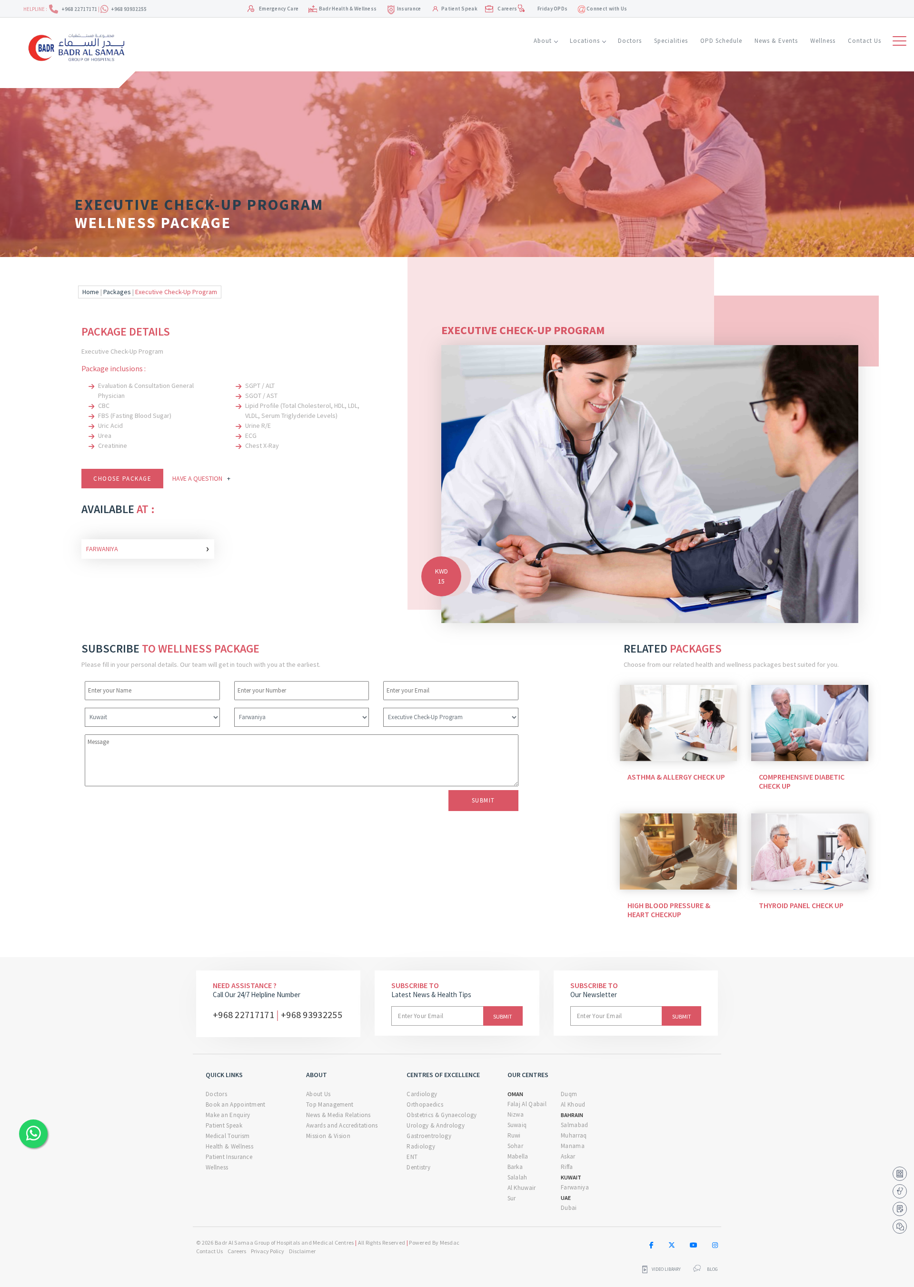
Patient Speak (459, 8)
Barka (515, 1167)
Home (90, 291)
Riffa (567, 1167)
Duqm (569, 1094)
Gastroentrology (429, 1136)
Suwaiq (517, 1125)
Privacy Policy (267, 1251)
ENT (412, 1157)
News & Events (776, 41)
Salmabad (574, 1125)
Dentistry (418, 1167)
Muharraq (573, 1135)
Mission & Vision (328, 1136)
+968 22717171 (79, 9)
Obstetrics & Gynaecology (442, 1115)
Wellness (822, 41)
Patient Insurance (229, 1157)
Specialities (671, 41)
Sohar (515, 1146)
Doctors (630, 41)
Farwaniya (147, 548)
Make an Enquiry (228, 1115)
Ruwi (514, 1135)
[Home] (80, 46)
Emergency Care (278, 8)
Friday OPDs (552, 8)
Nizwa (515, 1114)
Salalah (517, 1177)
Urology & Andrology (436, 1125)
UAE (566, 1197)
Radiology (421, 1146)
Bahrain (572, 1115)
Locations (585, 41)
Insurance (409, 8)
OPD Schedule (721, 41)
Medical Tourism (228, 1136)
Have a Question (201, 478)
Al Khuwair (521, 1188)
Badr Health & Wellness (348, 8)
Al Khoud (573, 1104)
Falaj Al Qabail (527, 1104)
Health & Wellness (229, 1146)
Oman (515, 1094)
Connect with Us (606, 8)
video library (666, 1269)
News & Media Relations (338, 1115)
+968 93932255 (129, 9)
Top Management (329, 1104)
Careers (507, 8)
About (543, 41)
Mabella (517, 1156)
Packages (117, 291)
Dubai (569, 1208)
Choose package (122, 479)
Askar (568, 1156)
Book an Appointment (236, 1104)
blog (712, 1269)
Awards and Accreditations (342, 1125)
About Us (318, 1094)
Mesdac (450, 1242)
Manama (573, 1146)
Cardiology (422, 1094)
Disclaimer (302, 1251)
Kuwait (571, 1177)
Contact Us (864, 41)
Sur (511, 1198)
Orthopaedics (425, 1104)
